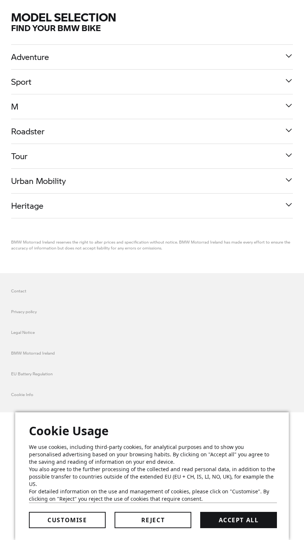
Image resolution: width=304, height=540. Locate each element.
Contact (18, 291)
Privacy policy (24, 311)
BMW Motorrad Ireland (33, 353)
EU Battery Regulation (32, 373)
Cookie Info (22, 394)
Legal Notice (23, 332)
